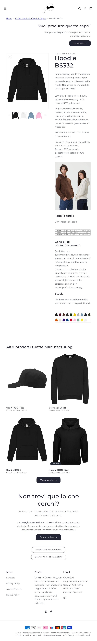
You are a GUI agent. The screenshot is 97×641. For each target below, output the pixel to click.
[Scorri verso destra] (45, 115)
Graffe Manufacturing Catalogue (30, 19)
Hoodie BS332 (56, 19)
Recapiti (71, 635)
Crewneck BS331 (57, 408)
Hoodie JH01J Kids (58, 470)
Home (9, 19)
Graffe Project (27, 632)
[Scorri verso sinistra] (9, 115)
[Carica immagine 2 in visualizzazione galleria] (23, 115)
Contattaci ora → (48, 537)
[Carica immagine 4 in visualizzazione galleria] (39, 115)
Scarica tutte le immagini (48, 557)
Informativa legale (84, 635)
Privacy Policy (13, 583)
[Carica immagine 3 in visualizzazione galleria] (31, 115)
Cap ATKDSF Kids (15, 408)
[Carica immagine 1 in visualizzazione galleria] (16, 115)
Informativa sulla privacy (81, 632)
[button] (5, 8)
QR (65, 598)
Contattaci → (80, 43)
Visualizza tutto (48, 480)
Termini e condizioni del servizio (29, 635)
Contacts (10, 578)
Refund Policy (13, 595)
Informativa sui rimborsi (60, 632)
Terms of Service (14, 589)
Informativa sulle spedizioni (54, 635)
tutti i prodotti (44, 511)
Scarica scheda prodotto (48, 549)
